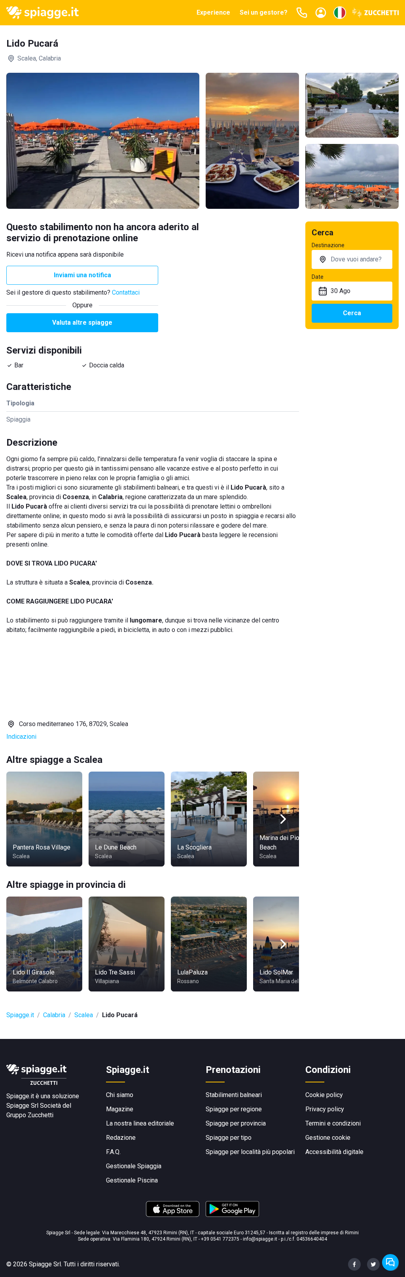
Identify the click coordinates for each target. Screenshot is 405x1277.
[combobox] (352, 259)
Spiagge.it (20, 1015)
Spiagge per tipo (229, 1137)
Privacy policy (324, 1109)
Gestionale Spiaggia (133, 1166)
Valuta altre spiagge (82, 322)
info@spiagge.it (260, 1239)
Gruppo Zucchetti (29, 1115)
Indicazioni (21, 736)
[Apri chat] (390, 1262)
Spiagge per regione (234, 1109)
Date (318, 277)
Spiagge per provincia (236, 1123)
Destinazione (328, 245)
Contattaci (126, 292)
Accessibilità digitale (334, 1152)
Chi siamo (119, 1095)
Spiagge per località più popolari (250, 1152)
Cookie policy (324, 1095)
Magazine (119, 1109)
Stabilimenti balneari (234, 1095)
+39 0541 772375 (220, 1239)
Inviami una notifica (82, 275)
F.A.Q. (113, 1152)
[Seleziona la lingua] (339, 12)
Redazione (121, 1137)
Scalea (83, 1015)
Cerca (352, 313)
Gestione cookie (327, 1137)
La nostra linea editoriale (140, 1123)
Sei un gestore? (264, 12)
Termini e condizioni (333, 1123)
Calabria (54, 1015)
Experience (213, 12)
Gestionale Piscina (132, 1180)
